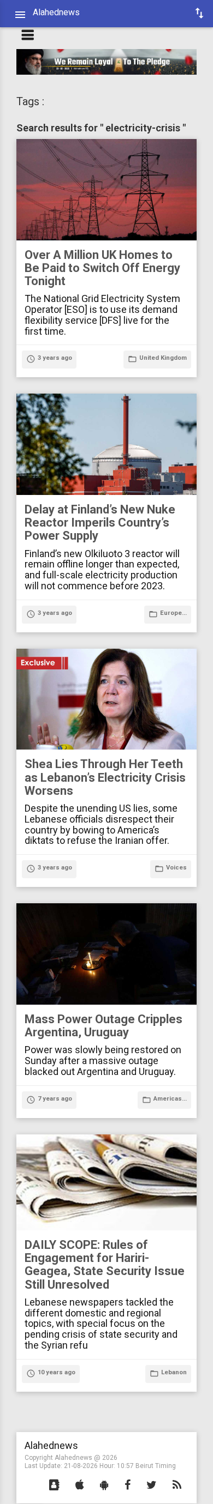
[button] (54, 1485)
